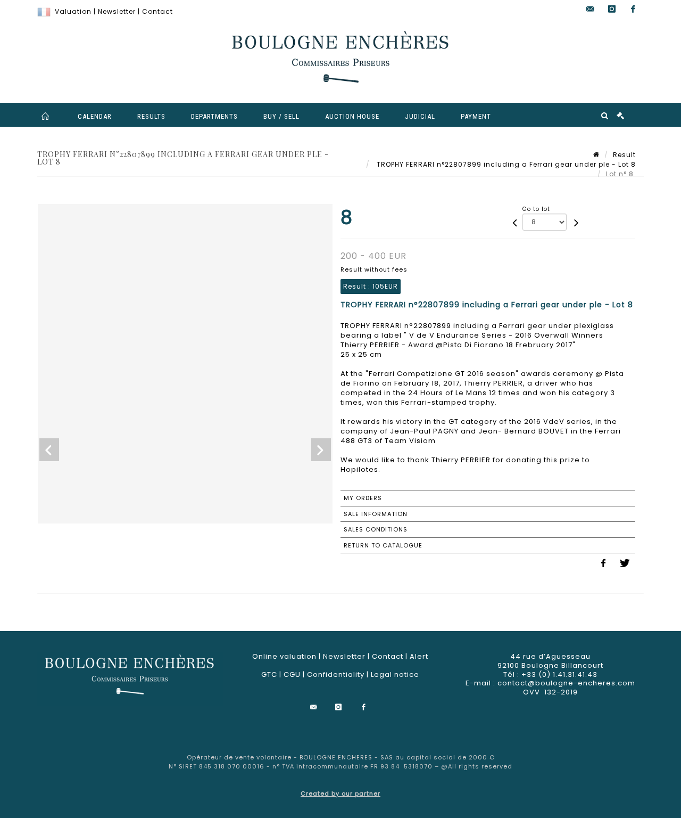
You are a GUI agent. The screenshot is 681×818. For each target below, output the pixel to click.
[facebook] (633, 9)
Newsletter (117, 11)
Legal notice (395, 674)
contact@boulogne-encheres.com (566, 683)
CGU (292, 674)
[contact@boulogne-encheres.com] (590, 9)
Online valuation (284, 656)
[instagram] (611, 9)
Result (624, 154)
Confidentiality (335, 674)
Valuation (73, 11)
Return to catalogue (383, 545)
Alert (419, 656)
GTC (269, 674)
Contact (157, 11)
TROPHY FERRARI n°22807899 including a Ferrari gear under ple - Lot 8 (505, 164)
